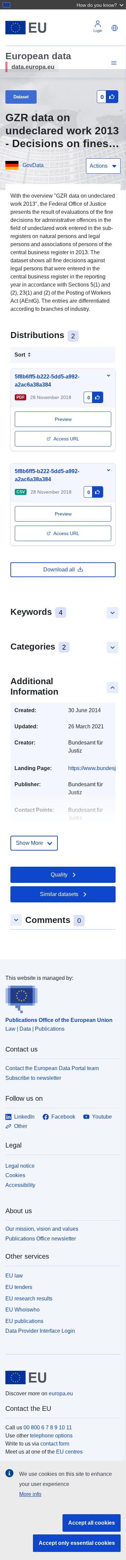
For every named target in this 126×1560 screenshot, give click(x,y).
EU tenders (18, 1287)
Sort (19, 355)
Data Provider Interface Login (40, 1331)
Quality (59, 874)
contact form (54, 1444)
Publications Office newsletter (40, 1238)
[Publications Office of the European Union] (60, 997)
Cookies (15, 1175)
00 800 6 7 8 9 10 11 (48, 1427)
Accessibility (20, 1185)
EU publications (24, 1321)
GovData (33, 165)
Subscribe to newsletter (33, 1078)
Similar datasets (59, 894)
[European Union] (60, 1377)
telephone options (51, 1435)
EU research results (28, 1298)
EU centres (69, 1452)
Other (20, 1126)
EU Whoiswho (22, 1310)
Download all (59, 569)
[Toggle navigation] (113, 63)
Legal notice (20, 1166)
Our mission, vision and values (41, 1229)
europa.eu (61, 1393)
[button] (101, 4)
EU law (14, 1276)
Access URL (66, 438)
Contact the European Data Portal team (52, 1068)
